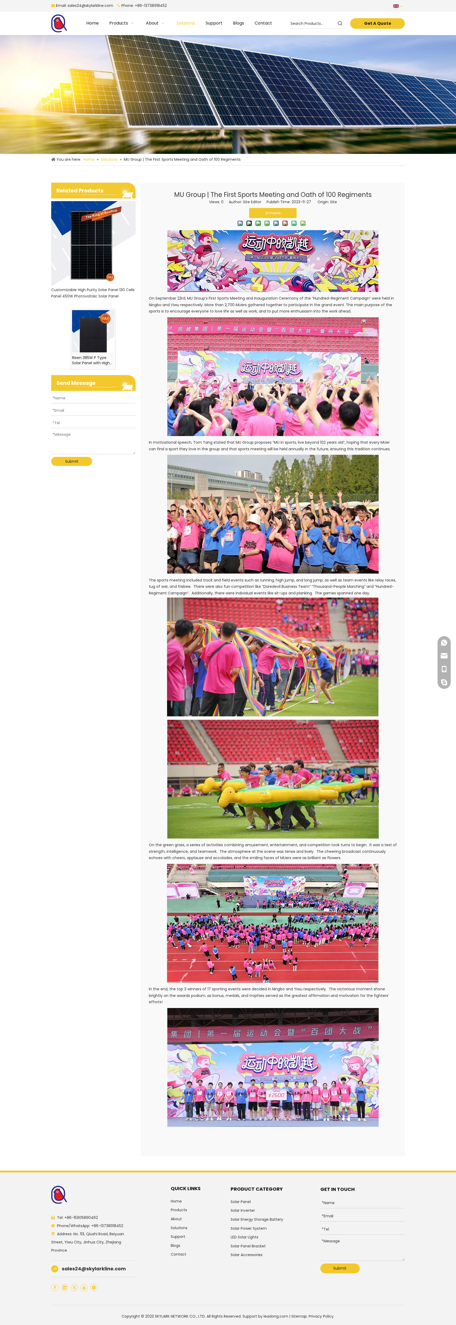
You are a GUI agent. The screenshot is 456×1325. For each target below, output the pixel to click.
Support (178, 1236)
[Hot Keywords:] (340, 23)
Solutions (179, 1228)
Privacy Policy (321, 1316)
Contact (178, 1254)
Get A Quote (377, 23)
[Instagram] (94, 1287)
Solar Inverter (243, 1210)
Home (176, 1201)
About (176, 1219)
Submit (71, 461)
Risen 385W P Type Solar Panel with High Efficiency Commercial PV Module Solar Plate (91, 360)
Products (179, 1210)
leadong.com (276, 1316)
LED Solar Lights (244, 1237)
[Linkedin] (64, 1287)
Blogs (175, 1245)
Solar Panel (241, 1201)
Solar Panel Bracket (248, 1246)
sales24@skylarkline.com (90, 5)
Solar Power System (249, 1228)
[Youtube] (84, 1287)
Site (333, 202)
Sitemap (299, 1316)
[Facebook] (55, 1287)
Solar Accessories (247, 1254)
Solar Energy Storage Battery (257, 1219)
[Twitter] (74, 1287)
